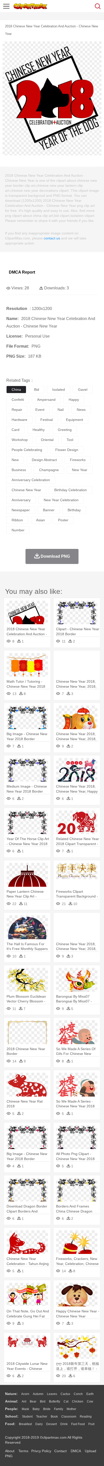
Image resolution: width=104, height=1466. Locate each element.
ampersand (46, 400)
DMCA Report (22, 272)
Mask (25, 1409)
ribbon (17, 520)
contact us (52, 238)
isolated (58, 390)
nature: (11, 1394)
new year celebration (61, 500)
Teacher (41, 1416)
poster (63, 520)
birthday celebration (70, 490)
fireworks (78, 460)
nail (61, 410)
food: (10, 1424)
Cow (90, 1401)
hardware (19, 420)
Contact (60, 1451)
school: (11, 1416)
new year (79, 470)
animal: (11, 1401)
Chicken (77, 1401)
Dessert (51, 1424)
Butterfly (54, 1401)
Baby (36, 1409)
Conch (78, 1394)
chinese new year (26, 490)
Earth (90, 1394)
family (58, 1409)
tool (70, 440)
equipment (74, 420)
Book (54, 1416)
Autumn (38, 1394)
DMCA (76, 1451)
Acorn (25, 1394)
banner (49, 510)
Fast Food (78, 1424)
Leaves (52, 1394)
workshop (20, 440)
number (18, 530)
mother (71, 1409)
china (16, 390)
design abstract (44, 460)
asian (40, 520)
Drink (64, 1424)
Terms (23, 1451)
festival (46, 420)
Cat (66, 1401)
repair (17, 410)
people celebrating (27, 450)
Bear (33, 1401)
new (15, 460)
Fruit (91, 1424)
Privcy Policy (41, 1451)
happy (74, 400)
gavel (82, 390)
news (81, 410)
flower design (66, 450)
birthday (74, 510)
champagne (49, 470)
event (39, 410)
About (9, 1451)
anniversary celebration (31, 480)
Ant (24, 1401)
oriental (47, 440)
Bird (42, 1401)
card (15, 430)
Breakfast (25, 1424)
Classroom (68, 1416)
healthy (39, 430)
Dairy (39, 1424)
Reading (86, 1416)
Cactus (65, 1394)
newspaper (21, 510)
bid (36, 390)
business (19, 470)
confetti (18, 400)
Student (27, 1416)
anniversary (21, 500)
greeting (65, 430)
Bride (46, 1409)
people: (11, 1409)
